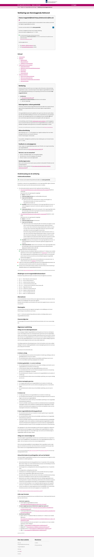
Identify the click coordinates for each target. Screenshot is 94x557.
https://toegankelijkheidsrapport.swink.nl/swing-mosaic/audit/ (34, 214)
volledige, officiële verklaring (27, 45)
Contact (19, 553)
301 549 (44, 252)
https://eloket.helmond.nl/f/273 (36, 149)
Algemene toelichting (23, 74)
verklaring (34, 260)
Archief (19, 552)
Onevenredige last (24, 73)
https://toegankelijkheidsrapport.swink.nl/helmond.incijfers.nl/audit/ (35, 189)
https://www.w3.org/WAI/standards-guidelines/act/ (40, 528)
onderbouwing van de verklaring (39, 121)
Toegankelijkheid (21, 546)
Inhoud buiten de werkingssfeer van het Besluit (30, 79)
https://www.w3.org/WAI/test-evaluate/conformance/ (38, 527)
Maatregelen (23, 71)
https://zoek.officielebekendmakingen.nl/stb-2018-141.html (33, 504)
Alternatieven (23, 69)
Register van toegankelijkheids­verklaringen (29, 7)
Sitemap (19, 549)
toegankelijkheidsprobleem (27, 47)
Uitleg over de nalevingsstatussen (27, 76)
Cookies (36, 542)
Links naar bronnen (24, 81)
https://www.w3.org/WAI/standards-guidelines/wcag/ (36, 525)
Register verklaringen (36, 5)
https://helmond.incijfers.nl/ (28, 97)
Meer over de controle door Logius (26, 39)
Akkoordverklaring (24, 61)
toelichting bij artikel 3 (44, 450)
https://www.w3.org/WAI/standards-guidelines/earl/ (35, 530)
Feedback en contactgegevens (27, 63)
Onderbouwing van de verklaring (25, 65)
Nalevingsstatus (24, 60)
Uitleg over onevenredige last (27, 78)
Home (19, 7)
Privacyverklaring (38, 545)
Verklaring (21, 58)
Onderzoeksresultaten (25, 66)
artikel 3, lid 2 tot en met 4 (33, 450)
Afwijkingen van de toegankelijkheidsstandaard (30, 68)
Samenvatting (22, 57)
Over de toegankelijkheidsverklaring (23, 543)
